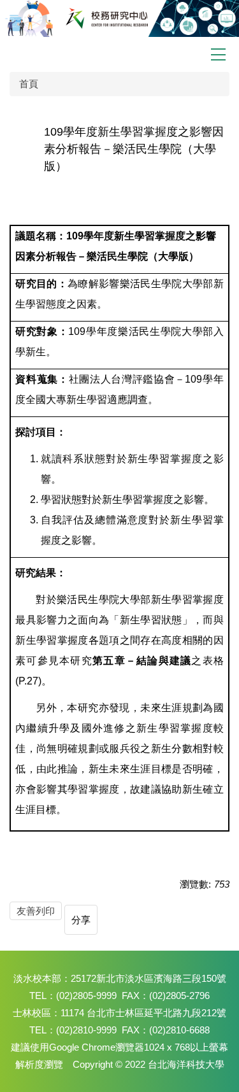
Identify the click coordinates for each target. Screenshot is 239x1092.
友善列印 (36, 910)
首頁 (28, 83)
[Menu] (218, 54)
